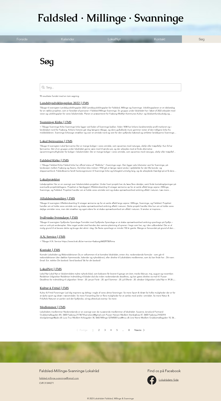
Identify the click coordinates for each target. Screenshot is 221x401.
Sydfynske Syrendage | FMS (59, 217)
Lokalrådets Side (169, 380)
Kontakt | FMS (50, 250)
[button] (81, 330)
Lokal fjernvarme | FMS (56, 141)
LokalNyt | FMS (51, 269)
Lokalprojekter (50, 179)
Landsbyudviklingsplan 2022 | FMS (64, 103)
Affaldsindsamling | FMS (57, 198)
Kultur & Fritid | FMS (54, 288)
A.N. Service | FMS (52, 237)
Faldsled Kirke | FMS (54, 160)
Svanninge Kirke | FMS (55, 122)
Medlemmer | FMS (52, 307)
